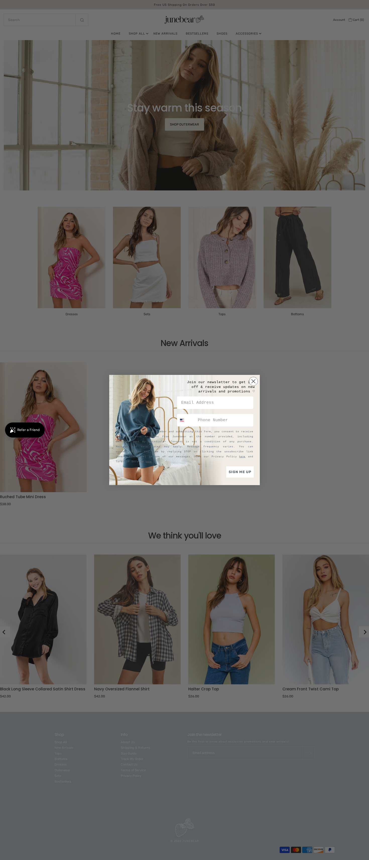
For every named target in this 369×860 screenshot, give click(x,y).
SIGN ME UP (240, 472)
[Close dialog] (253, 381)
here (242, 456)
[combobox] (186, 420)
